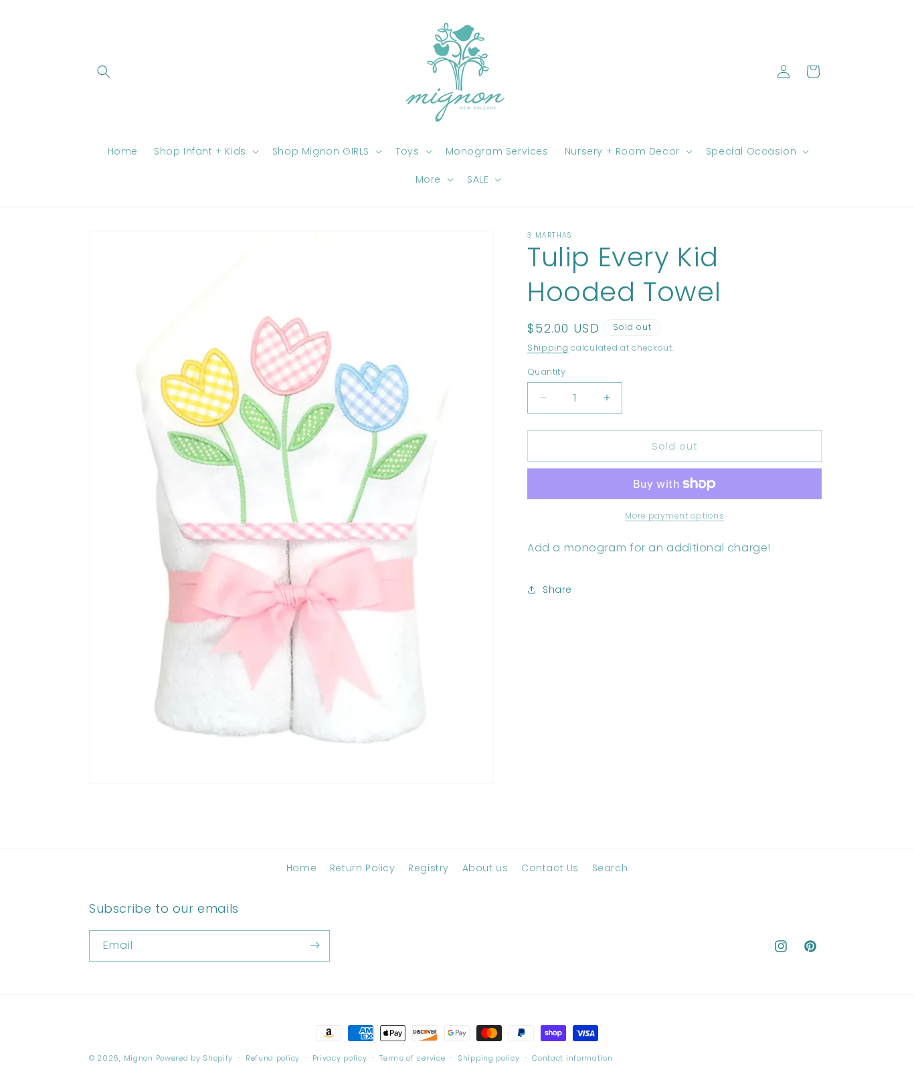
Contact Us (550, 868)
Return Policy (362, 868)
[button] (103, 71)
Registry (428, 868)
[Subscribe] (314, 945)
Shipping (548, 347)
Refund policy (273, 1058)
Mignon (140, 1058)
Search (610, 868)
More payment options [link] (674, 515)
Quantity (546, 371)
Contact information (572, 1058)
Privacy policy (339, 1058)
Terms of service (412, 1058)
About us (485, 868)
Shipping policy (489, 1058)
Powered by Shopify (195, 1058)
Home (301, 868)
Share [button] (557, 589)
